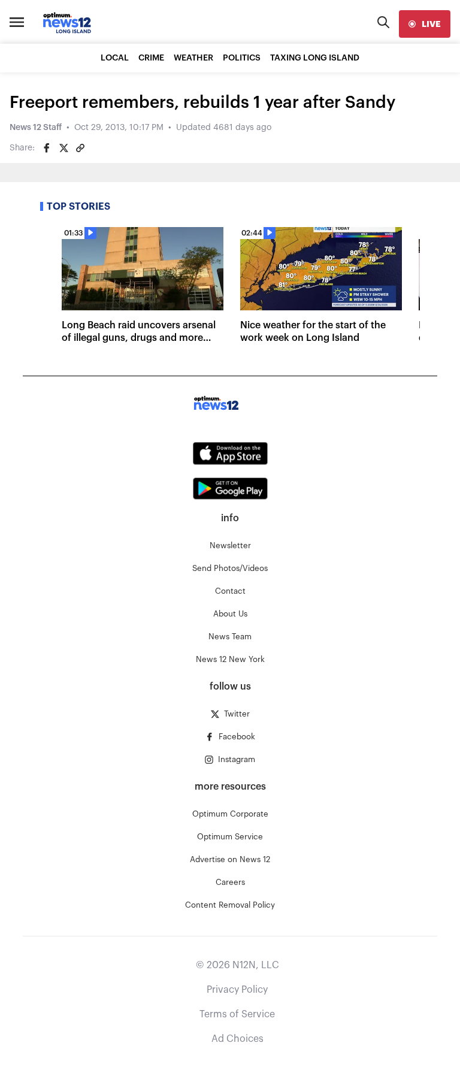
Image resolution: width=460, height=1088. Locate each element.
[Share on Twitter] (63, 148)
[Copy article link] (80, 148)
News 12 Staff (36, 127)
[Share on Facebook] (47, 148)
